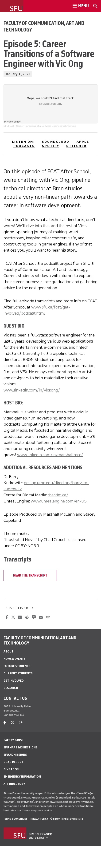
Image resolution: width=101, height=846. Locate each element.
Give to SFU (12, 769)
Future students (17, 666)
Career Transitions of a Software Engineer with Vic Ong (46, 126)
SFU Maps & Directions (20, 747)
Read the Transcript (30, 575)
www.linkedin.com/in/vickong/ (32, 390)
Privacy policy (39, 818)
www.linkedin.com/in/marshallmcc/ (50, 454)
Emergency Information (22, 777)
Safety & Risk (13, 740)
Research (11, 688)
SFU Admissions (15, 755)
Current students (18, 673)
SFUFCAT (9, 126)
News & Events (14, 659)
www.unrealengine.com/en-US (59, 501)
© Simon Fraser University (66, 818)
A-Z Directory (14, 784)
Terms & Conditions (15, 818)
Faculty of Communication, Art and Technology (44, 26)
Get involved (14, 681)
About (8, 651)
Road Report (13, 762)
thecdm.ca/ (58, 495)
